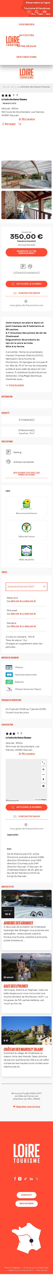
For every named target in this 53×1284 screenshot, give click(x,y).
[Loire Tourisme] (13, 41)
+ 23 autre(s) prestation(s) (26, 272)
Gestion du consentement (21, 1277)
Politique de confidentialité (36, 1274)
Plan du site (41, 1277)
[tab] (23, 587)
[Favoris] (29, 12)
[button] (37, 12)
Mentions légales (12, 1274)
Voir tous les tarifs (26, 244)
